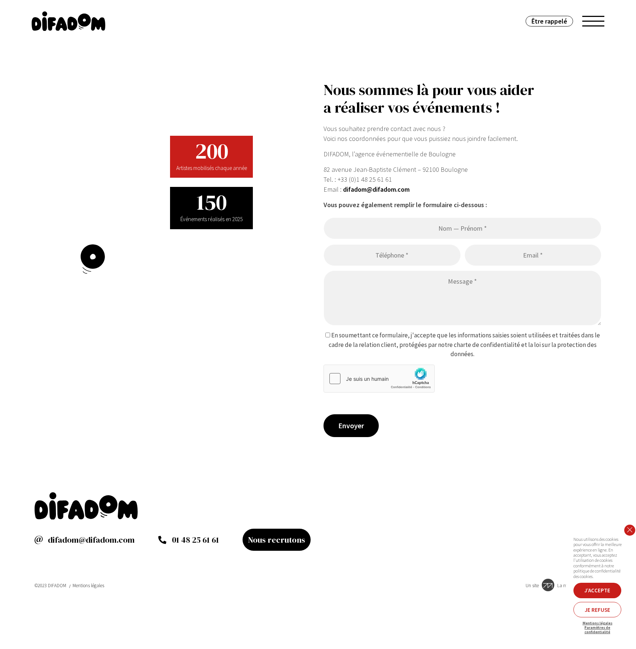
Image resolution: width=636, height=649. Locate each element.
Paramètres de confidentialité (597, 629)
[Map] (125, 259)
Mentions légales (88, 586)
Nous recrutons (276, 539)
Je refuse (597, 609)
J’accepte (597, 590)
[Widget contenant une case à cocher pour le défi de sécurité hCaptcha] (379, 379)
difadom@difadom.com (376, 189)
